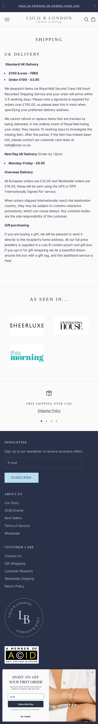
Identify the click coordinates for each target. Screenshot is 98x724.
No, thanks (26, 716)
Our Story (12, 503)
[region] (49, 401)
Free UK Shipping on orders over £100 (49, 6)
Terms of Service (17, 526)
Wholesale (12, 533)
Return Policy (14, 586)
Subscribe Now (26, 704)
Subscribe (21, 477)
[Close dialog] (92, 672)
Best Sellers (13, 518)
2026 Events (14, 510)
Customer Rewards (19, 571)
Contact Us (13, 556)
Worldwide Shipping (19, 578)
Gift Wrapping (15, 563)
